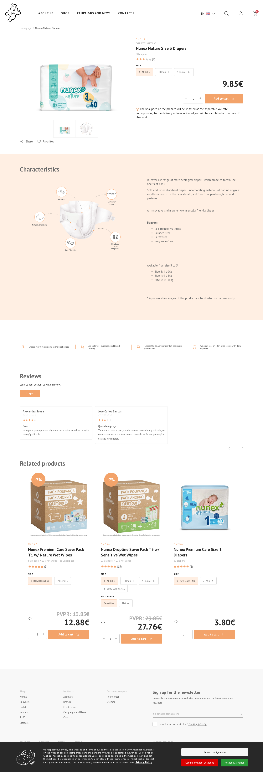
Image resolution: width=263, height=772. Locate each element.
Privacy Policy (144, 762)
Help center (113, 696)
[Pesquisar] (226, 13)
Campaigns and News (94, 13)
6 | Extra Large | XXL (114, 588)
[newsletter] (240, 714)
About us (46, 13)
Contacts (126, 13)
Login (30, 393)
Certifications (70, 707)
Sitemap (111, 701)
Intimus (24, 712)
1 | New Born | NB (40, 580)
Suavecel (25, 701)
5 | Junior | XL (149, 580)
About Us (68, 696)
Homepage (26, 28)
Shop (65, 13)
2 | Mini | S (62, 580)
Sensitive (109, 603)
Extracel (24, 722)
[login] (241, 13)
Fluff (22, 717)
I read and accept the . (183, 724)
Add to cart (221, 98)
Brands (67, 701)
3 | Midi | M (109, 580)
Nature (125, 603)
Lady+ (23, 707)
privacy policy (197, 724)
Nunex (23, 696)
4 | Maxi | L (128, 580)
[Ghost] (13, 13)
